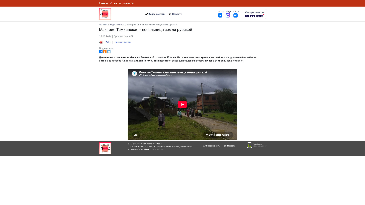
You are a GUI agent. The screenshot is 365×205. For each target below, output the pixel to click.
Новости (177, 14)
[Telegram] (108, 51)
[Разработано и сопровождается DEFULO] (256, 145)
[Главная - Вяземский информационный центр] (105, 13)
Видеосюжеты (156, 14)
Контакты (128, 3)
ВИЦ (107, 42)
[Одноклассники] (105, 51)
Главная (103, 3)
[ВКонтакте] (101, 51)
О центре (115, 3)
